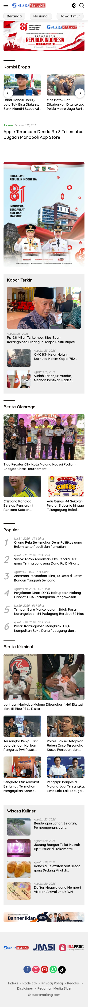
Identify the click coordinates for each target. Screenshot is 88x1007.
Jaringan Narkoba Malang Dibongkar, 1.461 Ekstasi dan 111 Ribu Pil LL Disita (43, 706)
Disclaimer (25, 988)
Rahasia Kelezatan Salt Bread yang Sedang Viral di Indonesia (57, 868)
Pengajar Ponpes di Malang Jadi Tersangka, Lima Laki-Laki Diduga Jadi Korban (65, 786)
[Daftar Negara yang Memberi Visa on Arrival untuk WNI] (19, 891)
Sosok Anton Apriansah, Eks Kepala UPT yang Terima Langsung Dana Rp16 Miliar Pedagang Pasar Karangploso (45, 561)
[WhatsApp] (53, 970)
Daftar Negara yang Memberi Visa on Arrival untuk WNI (57, 889)
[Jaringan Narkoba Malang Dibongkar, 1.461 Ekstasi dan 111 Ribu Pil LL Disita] (44, 677)
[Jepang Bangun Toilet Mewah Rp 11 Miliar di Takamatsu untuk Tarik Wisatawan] (19, 848)
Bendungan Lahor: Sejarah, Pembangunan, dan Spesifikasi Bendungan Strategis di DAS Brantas (55, 825)
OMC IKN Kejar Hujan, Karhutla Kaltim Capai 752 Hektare (54, 356)
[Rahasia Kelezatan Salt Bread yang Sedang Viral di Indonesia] (19, 869)
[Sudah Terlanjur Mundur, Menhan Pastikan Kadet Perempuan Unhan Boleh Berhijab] (19, 379)
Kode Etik (30, 983)
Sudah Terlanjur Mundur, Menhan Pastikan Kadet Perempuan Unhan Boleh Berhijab (53, 378)
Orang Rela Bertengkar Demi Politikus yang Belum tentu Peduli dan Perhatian (48, 544)
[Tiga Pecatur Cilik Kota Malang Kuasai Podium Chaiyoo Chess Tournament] (44, 437)
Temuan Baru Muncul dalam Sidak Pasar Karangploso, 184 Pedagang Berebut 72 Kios (49, 611)
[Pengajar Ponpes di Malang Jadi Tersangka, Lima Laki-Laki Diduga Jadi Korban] (66, 767)
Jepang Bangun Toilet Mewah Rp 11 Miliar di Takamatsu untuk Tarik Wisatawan (57, 847)
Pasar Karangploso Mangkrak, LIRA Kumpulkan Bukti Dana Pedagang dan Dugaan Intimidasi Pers (44, 628)
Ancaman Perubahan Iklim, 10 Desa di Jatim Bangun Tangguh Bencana (48, 578)
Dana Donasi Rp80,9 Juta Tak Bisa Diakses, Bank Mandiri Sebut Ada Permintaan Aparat (22, 104)
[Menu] (7, 5)
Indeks (13, 983)
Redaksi (73, 983)
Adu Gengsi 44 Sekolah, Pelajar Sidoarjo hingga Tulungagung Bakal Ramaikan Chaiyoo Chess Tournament (65, 505)
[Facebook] (27, 970)
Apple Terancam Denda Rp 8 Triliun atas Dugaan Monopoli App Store (43, 134)
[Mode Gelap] (74, 5)
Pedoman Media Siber (55, 988)
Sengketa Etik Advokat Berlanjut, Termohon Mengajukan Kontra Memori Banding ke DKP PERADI (22, 786)
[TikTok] (62, 970)
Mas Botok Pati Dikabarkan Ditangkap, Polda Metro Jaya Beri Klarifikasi (65, 104)
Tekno (8, 125)
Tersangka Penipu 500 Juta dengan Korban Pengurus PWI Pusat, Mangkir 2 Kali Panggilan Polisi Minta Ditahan (21, 745)
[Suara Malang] (28, 5)
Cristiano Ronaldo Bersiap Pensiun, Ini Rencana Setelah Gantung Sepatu (18, 505)
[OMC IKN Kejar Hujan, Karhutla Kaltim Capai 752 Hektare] (19, 358)
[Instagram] (36, 970)
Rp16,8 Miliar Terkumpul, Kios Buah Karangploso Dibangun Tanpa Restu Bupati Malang (41, 339)
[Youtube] (44, 970)
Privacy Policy (52, 983)
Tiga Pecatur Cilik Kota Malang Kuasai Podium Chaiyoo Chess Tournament (40, 466)
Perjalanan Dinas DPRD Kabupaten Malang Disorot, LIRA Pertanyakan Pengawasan (47, 595)
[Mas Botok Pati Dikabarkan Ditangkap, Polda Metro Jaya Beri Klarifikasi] (66, 85)
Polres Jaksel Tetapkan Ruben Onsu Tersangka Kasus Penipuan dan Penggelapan (65, 745)
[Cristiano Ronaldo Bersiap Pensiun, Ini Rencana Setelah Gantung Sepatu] (22, 486)
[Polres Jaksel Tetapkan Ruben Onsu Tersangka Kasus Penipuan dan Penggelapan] (66, 726)
